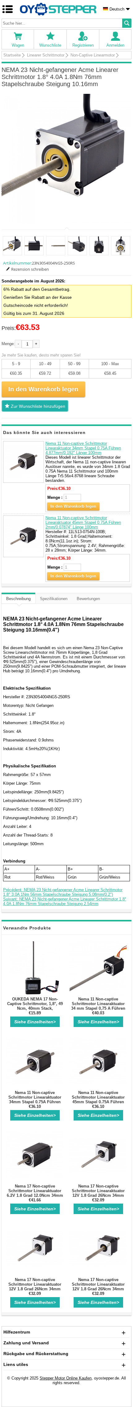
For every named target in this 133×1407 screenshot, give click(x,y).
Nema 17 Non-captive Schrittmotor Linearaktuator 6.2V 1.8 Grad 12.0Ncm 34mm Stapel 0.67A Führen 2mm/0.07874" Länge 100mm (35, 1195)
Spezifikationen (53, 598)
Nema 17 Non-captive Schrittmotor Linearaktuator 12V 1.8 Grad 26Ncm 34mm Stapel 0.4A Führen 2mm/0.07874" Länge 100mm (98, 1195)
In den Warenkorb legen (73, 506)
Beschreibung (18, 598)
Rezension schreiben (30, 269)
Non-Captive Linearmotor (93, 55)
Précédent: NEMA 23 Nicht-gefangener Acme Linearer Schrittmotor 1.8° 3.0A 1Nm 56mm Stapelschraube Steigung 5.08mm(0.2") (62, 892)
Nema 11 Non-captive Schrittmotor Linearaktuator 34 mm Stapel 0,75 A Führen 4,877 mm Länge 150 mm (98, 1006)
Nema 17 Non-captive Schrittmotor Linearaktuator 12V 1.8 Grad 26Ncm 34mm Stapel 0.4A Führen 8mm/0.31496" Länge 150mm (98, 1289)
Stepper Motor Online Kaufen (66, 1378)
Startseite (12, 55)
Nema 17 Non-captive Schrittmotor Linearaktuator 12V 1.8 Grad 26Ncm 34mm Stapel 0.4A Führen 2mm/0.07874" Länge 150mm (34, 1289)
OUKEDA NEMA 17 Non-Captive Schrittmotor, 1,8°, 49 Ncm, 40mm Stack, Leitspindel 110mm (35, 1006)
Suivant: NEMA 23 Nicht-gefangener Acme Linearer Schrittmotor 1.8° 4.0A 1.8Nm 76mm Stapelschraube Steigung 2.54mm (64, 901)
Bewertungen (88, 598)
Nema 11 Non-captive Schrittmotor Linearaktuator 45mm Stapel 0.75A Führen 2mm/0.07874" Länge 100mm (83, 522)
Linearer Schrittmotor (45, 55)
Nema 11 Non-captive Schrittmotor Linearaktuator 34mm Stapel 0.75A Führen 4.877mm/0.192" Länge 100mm (83, 448)
